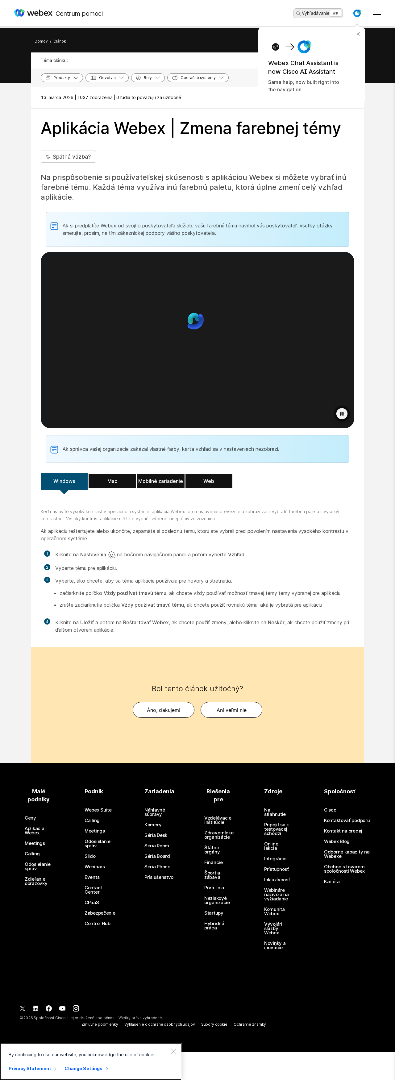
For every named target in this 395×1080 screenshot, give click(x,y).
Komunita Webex (274, 911)
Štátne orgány (212, 849)
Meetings (35, 843)
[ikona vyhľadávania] (298, 13)
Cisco (330, 810)
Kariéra (332, 881)
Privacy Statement (30, 1068)
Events (92, 877)
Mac (112, 481)
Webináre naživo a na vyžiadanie (276, 894)
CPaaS (92, 902)
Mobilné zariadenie (160, 481)
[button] (357, 13)
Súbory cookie (214, 1024)
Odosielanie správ (38, 866)
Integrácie (275, 859)
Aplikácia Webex (34, 830)
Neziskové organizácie (217, 900)
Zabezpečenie (100, 913)
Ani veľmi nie (232, 710)
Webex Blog (337, 841)
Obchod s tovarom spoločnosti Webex (344, 869)
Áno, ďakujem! (163, 710)
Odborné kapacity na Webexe (346, 854)
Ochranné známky (250, 1024)
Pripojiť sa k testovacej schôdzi (276, 829)
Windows (64, 481)
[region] (90, 1061)
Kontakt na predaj (343, 831)
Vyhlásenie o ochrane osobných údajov (159, 1024)
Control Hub (97, 923)
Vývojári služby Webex (273, 928)
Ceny (30, 818)
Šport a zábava (212, 875)
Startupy (213, 913)
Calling (32, 854)
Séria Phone (157, 867)
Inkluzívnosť (277, 880)
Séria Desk (155, 835)
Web (208, 481)
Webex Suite (98, 810)
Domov (41, 41)
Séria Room (156, 846)
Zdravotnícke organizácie (218, 835)
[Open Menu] (377, 13)
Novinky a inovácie (274, 945)
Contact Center (93, 890)
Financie (213, 862)
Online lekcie (271, 846)
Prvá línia (214, 888)
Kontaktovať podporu (347, 820)
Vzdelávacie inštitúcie (217, 820)
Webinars (95, 867)
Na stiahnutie (275, 812)
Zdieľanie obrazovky (36, 881)
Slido (90, 856)
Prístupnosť (276, 869)
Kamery (152, 825)
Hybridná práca (214, 925)
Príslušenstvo (158, 877)
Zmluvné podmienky (99, 1024)
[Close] (173, 1051)
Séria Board (157, 856)
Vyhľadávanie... (317, 13)
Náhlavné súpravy (154, 812)
